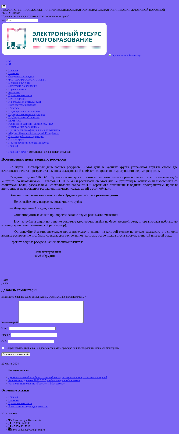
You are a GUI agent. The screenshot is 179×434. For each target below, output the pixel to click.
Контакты (14, 92)
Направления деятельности (24, 101)
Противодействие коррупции (26, 136)
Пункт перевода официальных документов (34, 130)
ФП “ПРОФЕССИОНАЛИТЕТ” (27, 79)
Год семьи (14, 107)
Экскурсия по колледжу (22, 85)
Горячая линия (17, 89)
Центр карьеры (17, 98)
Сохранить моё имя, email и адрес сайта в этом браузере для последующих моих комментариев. (62, 347)
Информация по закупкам (23, 126)
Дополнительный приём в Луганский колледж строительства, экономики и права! (57, 377)
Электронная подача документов (28, 406)
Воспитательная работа (22, 104)
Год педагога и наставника (24, 111)
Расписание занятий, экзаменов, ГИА (30, 123)
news (23, 151)
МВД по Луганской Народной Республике (33, 133)
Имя (5, 328)
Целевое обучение (19, 82)
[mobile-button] (3, 6)
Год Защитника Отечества (24, 117)
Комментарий (9, 322)
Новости (13, 73)
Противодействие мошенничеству (28, 142)
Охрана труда (16, 139)
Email (5, 334)
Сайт (4, 341)
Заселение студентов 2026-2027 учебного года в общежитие (44, 380)
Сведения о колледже (21, 76)
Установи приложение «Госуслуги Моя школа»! (37, 383)
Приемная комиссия (20, 95)
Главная (13, 70)
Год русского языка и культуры (26, 114)
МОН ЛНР (14, 120)
